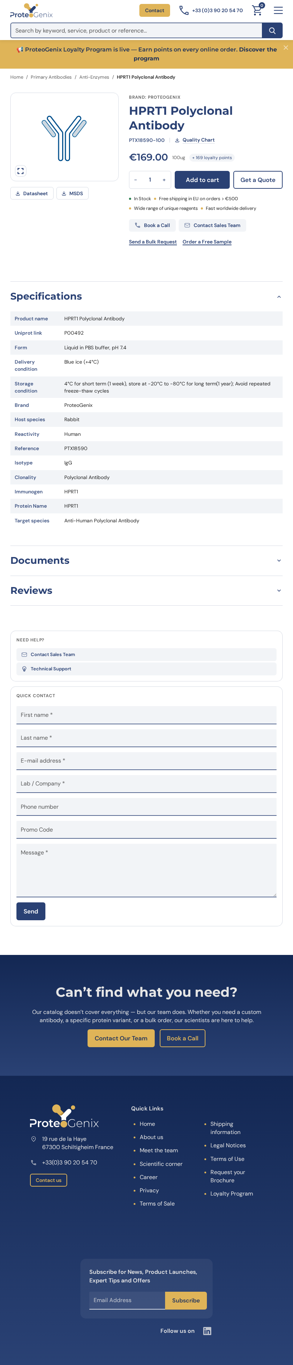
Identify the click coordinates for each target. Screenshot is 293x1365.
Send (31, 911)
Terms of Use (227, 1159)
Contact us (48, 1180)
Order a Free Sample (207, 241)
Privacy (149, 1190)
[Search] (272, 30)
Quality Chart (199, 140)
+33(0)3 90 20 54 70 (69, 1162)
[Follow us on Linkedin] (207, 1331)
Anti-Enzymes (94, 77)
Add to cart (202, 180)
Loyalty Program (231, 1193)
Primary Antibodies (51, 77)
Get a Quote (257, 180)
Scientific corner (161, 1164)
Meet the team (159, 1150)
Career (149, 1177)
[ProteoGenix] (31, 10)
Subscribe (186, 1300)
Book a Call (182, 1038)
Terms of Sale (157, 1203)
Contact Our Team (121, 1038)
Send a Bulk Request (153, 241)
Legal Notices (228, 1145)
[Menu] (278, 10)
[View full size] (20, 171)
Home (16, 77)
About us (151, 1137)
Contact (154, 10)
